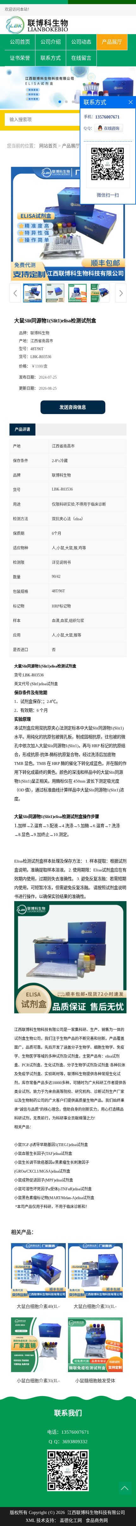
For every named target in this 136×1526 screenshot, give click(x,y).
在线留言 (81, 58)
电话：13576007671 (68, 1432)
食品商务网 (97, 1520)
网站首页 (48, 145)
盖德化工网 (71, 1520)
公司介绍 (50, 42)
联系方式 (50, 58)
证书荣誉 (20, 58)
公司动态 (81, 42)
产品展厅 (112, 42)
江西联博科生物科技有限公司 (96, 1512)
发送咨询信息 (72, 407)
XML (30, 1520)
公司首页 (20, 42)
